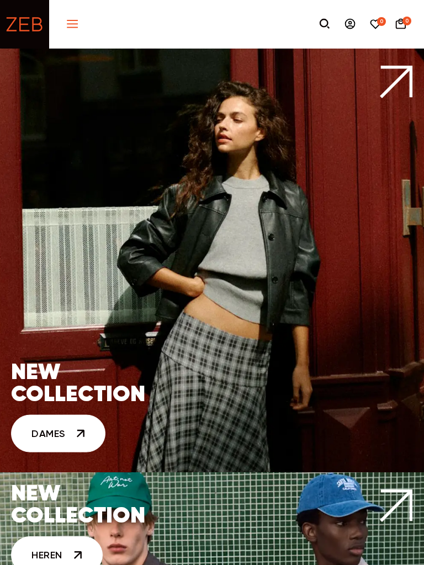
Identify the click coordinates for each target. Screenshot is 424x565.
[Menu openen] (72, 24)
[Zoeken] (324, 24)
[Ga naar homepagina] (24, 24)
